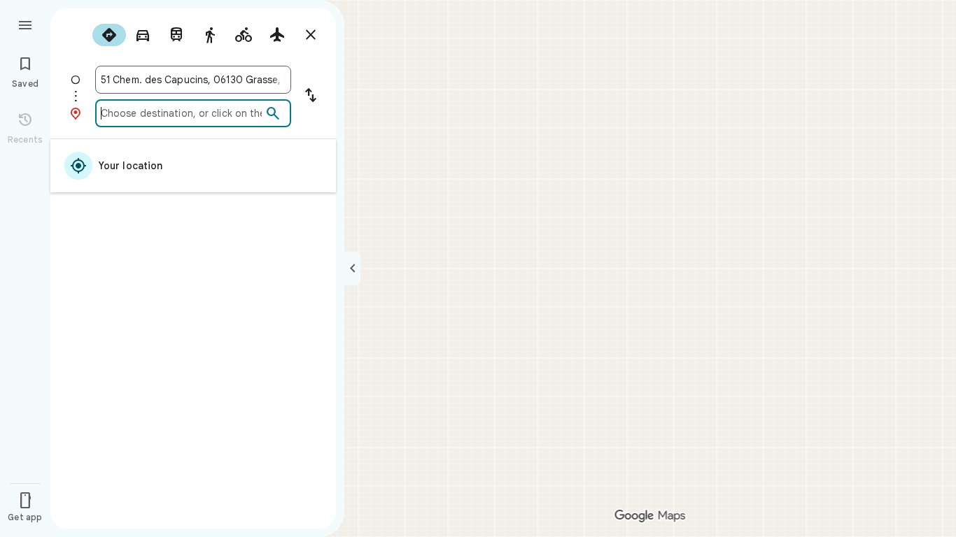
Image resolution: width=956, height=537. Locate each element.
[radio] (109, 35)
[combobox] (193, 80)
